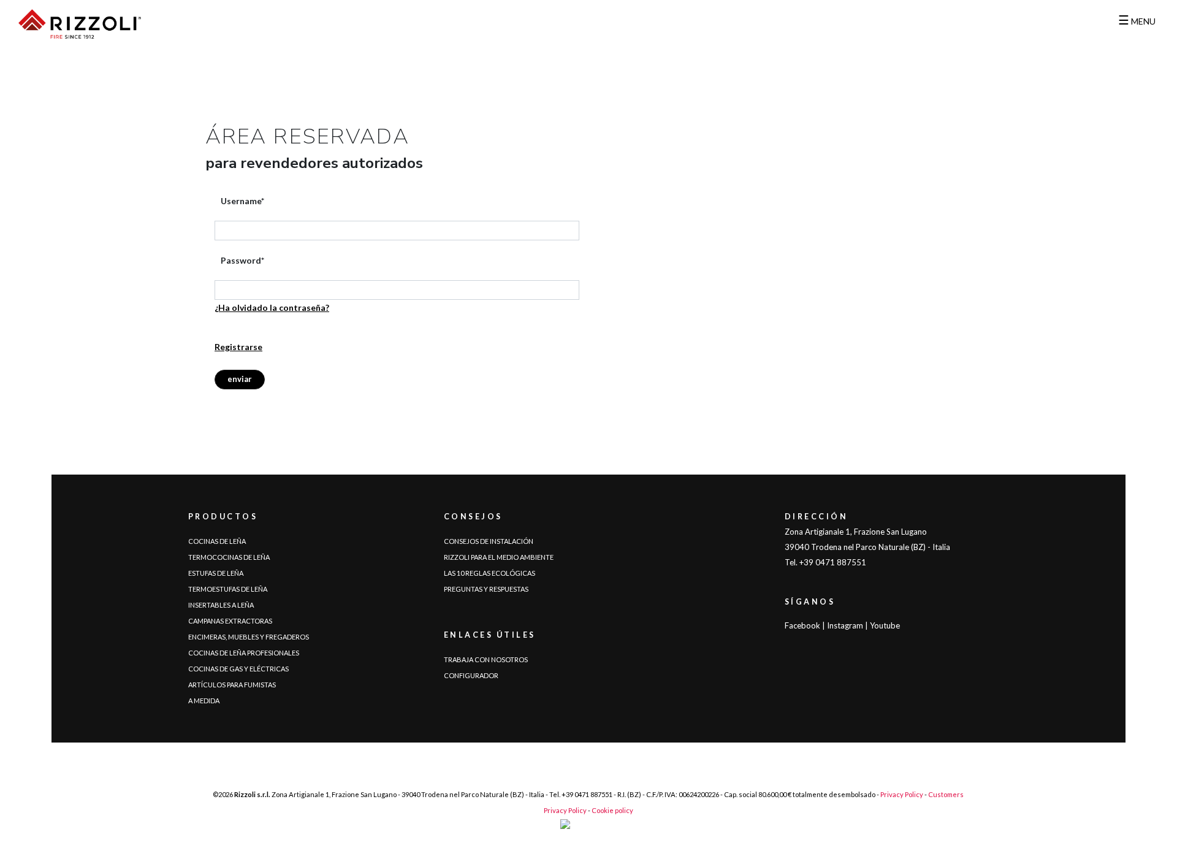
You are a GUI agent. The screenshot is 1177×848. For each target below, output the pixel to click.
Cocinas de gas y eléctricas (238, 669)
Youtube (885, 625)
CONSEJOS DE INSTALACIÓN (488, 541)
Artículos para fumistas (232, 685)
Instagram (845, 625)
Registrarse (238, 347)
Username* (242, 201)
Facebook (802, 625)
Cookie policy (612, 810)
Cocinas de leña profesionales (243, 653)
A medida (203, 701)
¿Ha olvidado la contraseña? (272, 307)
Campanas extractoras (230, 621)
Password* (242, 260)
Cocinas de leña (217, 541)
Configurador (471, 675)
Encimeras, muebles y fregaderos (248, 637)
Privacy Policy (901, 794)
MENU (1137, 21)
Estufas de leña (215, 573)
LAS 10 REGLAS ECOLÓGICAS (489, 573)
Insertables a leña (221, 605)
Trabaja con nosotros (486, 659)
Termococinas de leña (229, 557)
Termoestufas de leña (227, 589)
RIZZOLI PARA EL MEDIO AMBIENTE (499, 557)
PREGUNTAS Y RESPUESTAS (486, 589)
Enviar (239, 379)
